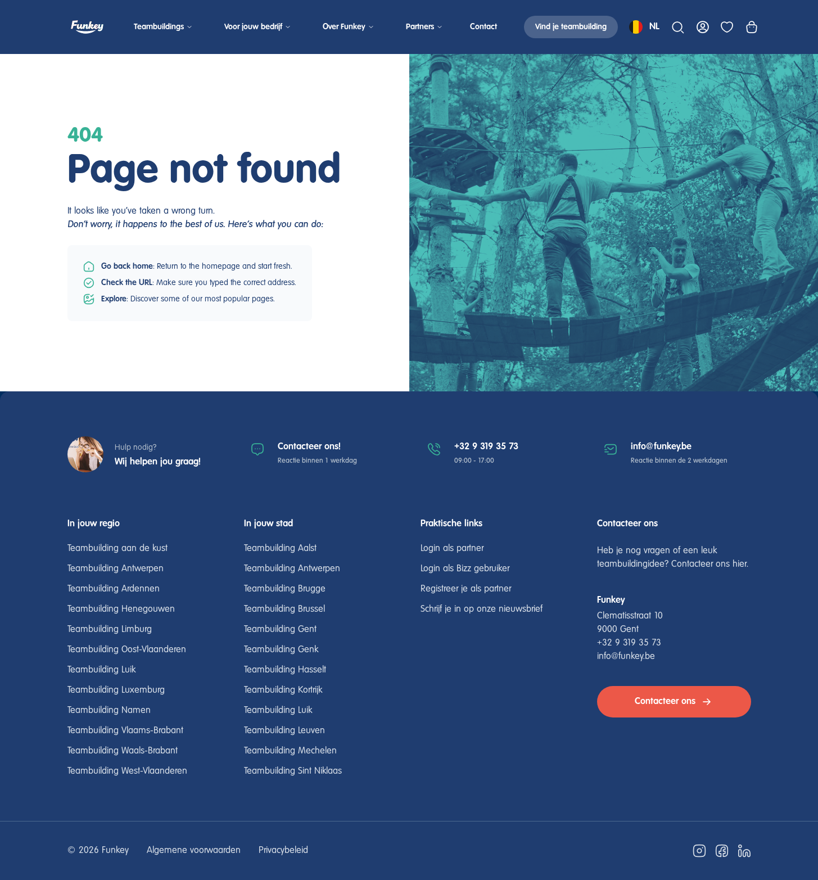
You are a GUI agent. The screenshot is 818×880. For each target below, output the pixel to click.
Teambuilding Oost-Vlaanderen (126, 650)
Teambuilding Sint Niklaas (293, 771)
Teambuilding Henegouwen (121, 609)
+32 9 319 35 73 (486, 447)
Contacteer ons (665, 701)
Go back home (127, 266)
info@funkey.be (661, 447)
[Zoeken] (677, 27)
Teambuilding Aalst (280, 548)
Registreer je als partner (466, 589)
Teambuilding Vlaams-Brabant (125, 730)
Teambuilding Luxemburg (116, 690)
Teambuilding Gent (280, 629)
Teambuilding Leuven (284, 730)
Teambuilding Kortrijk (283, 690)
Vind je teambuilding (571, 27)
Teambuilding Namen (109, 710)
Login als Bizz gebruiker (465, 569)
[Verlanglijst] (727, 27)
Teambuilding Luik (101, 670)
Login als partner (452, 548)
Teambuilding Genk (281, 650)
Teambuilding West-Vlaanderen (127, 771)
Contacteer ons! (309, 447)
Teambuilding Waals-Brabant (122, 751)
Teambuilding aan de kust (117, 548)
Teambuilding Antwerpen (115, 569)
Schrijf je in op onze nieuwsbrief (482, 609)
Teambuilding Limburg (109, 629)
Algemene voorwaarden (194, 850)
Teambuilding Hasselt (285, 670)
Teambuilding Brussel (284, 609)
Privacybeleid (283, 850)
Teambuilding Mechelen (290, 751)
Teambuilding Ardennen (113, 589)
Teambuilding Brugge (285, 589)
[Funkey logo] (87, 27)
